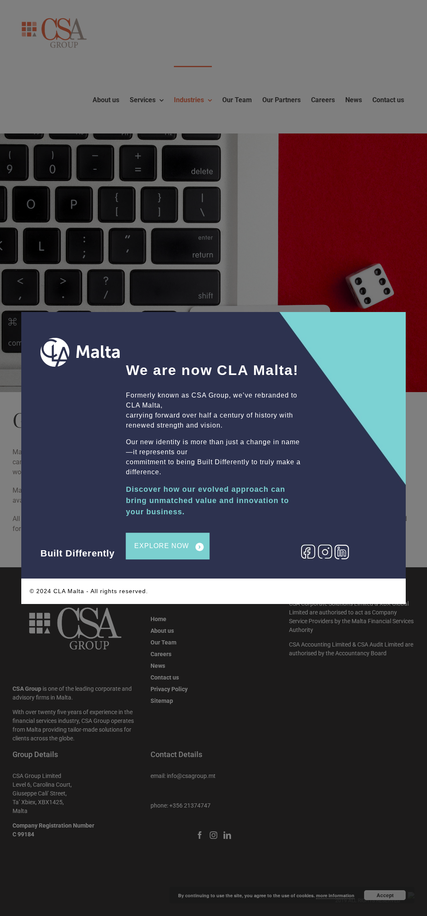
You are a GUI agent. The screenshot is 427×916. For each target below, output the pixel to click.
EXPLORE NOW (167, 546)
